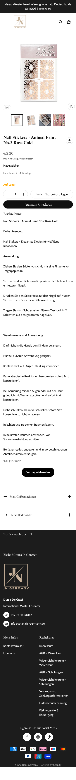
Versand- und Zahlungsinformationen (53, 693)
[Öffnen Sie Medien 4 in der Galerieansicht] (59, 120)
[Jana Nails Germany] (20, 22)
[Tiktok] (49, 737)
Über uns (9, 653)
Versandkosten (26, 158)
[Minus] (7, 194)
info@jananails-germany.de (28, 623)
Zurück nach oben (15, 534)
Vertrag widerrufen (38, 472)
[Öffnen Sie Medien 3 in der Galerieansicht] (45, 120)
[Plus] (24, 194)
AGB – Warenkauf (50, 653)
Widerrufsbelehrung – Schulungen (52, 682)
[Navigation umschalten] (7, 22)
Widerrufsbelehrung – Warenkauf (52, 663)
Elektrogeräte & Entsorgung (48, 712)
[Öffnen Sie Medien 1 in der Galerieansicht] (17, 120)
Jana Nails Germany (27, 764)
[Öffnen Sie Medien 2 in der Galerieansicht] (31, 120)
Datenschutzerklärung (53, 703)
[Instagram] (38, 737)
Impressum (46, 646)
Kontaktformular (13, 646)
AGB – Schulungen (51, 672)
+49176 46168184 (21, 615)
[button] (61, 22)
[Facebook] (27, 737)
